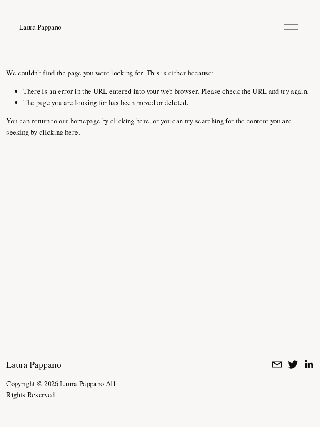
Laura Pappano (40, 27)
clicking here (129, 121)
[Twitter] (293, 364)
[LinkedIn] (309, 364)
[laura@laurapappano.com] (277, 364)
